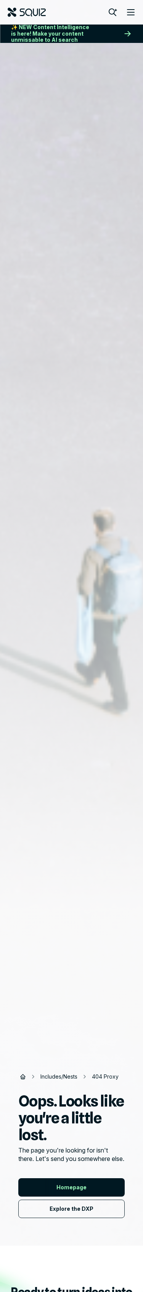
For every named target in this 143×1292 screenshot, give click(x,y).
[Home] (22, 1077)
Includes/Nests (58, 1076)
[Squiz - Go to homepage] (27, 12)
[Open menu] (131, 12)
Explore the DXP (71, 1208)
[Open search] (112, 12)
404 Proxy (105, 1076)
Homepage (71, 1187)
